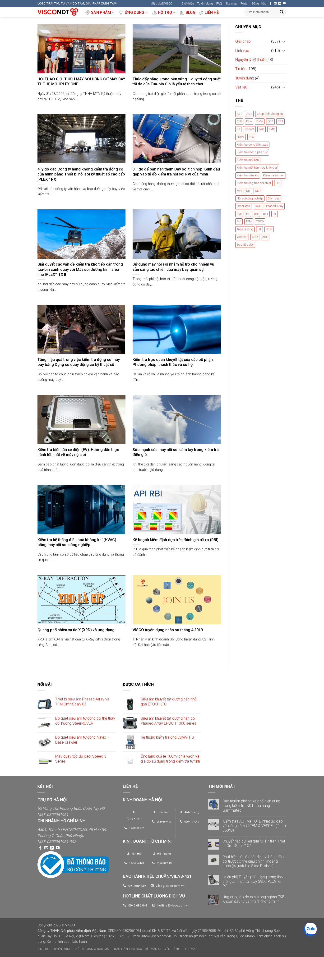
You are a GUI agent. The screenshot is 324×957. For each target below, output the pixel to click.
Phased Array (274, 206)
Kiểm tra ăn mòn (273, 175)
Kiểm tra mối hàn (248, 160)
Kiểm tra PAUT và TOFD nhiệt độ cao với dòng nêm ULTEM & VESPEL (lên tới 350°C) (254, 826)
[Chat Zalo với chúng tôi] (310, 929)
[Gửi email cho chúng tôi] (275, 3)
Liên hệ (212, 12)
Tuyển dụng (205, 3)
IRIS (251, 137)
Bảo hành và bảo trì (131, 949)
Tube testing (245, 229)
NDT (258, 191)
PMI (239, 214)
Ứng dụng (134, 12)
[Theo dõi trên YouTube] (284, 3)
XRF (265, 237)
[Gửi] (282, 12)
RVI (239, 221)
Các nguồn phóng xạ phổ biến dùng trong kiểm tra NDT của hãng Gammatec (251, 805)
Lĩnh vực (242, 50)
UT (259, 229)
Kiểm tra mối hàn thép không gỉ (257, 168)
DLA (249, 121)
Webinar (242, 237)
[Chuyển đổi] (284, 41)
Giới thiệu (187, 3)
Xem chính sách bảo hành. (67, 941)
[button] (162, 3)
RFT (265, 214)
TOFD (260, 221)
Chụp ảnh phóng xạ (270, 113)
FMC (272, 129)
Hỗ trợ (165, 12)
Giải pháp (243, 41)
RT (274, 214)
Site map (231, 3)
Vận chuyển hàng (165, 949)
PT (248, 214)
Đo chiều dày (245, 244)
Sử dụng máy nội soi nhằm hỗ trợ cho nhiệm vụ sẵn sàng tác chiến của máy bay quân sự (173, 267)
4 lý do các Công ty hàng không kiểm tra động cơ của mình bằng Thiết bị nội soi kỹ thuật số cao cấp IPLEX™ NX (81, 174)
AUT (249, 113)
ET (238, 129)
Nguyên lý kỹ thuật (250, 60)
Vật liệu (241, 87)
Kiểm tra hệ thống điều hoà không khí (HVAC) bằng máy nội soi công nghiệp (76, 542)
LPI (278, 183)
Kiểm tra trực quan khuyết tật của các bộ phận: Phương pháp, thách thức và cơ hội (173, 362)
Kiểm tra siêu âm (248, 175)
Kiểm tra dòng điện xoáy (252, 144)
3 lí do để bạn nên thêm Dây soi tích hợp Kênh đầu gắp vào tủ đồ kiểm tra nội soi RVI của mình (176, 172)
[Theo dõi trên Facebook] (270, 3)
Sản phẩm (101, 12)
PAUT (258, 206)
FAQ (219, 3)
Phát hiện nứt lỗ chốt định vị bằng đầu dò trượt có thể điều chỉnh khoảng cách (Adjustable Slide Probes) (253, 861)
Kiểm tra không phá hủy (252, 152)
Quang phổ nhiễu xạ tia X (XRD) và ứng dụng (76, 630)
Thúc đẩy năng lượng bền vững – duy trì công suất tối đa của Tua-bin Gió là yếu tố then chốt (177, 82)
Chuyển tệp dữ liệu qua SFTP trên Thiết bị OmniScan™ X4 (253, 843)
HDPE (240, 137)
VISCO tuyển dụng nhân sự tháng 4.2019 (168, 630)
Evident (249, 129)
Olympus (274, 198)
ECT (280, 121)
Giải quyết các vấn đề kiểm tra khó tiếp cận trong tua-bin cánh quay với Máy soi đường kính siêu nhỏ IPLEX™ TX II (80, 269)
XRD (255, 237)
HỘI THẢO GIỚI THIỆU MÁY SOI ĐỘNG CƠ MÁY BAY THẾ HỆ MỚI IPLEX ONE (81, 82)
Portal (244, 3)
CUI (239, 121)
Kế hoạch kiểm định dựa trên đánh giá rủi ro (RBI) (175, 540)
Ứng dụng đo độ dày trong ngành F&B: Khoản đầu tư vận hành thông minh (253, 899)
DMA (259, 121)
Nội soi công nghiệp (250, 198)
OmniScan (243, 206)
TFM (249, 221)
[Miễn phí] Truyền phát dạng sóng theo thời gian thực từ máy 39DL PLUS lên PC (253, 881)
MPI (239, 191)
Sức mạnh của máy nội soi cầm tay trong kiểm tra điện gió (176, 452)
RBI (256, 214)
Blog (190, 12)
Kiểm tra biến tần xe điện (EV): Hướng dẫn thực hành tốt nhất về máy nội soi (78, 452)
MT (248, 191)
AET (239, 113)
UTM (269, 229)
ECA (270, 121)
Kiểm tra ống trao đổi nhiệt (254, 183)
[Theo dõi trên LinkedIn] (279, 3)
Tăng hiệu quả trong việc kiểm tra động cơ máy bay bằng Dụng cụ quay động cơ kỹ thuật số (78, 362)
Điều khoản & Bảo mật (93, 949)
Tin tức (240, 69)
